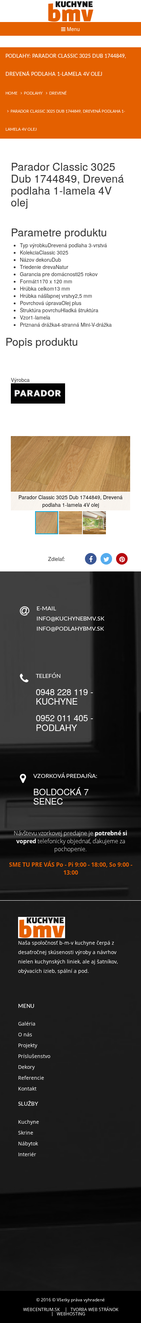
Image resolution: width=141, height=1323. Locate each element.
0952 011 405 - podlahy (64, 722)
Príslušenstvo (34, 1056)
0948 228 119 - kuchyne (64, 696)
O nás (25, 1034)
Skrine (25, 1132)
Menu (72, 28)
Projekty (27, 1045)
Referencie (31, 1077)
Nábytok (28, 1143)
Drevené (58, 93)
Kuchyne (28, 1121)
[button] (123, 442)
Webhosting (71, 1314)
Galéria (26, 1023)
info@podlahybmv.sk (70, 629)
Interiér (27, 1154)
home (11, 93)
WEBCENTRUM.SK (41, 1309)
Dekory (26, 1066)
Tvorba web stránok (94, 1309)
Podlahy (33, 93)
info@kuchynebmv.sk (70, 619)
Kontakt (27, 1088)
